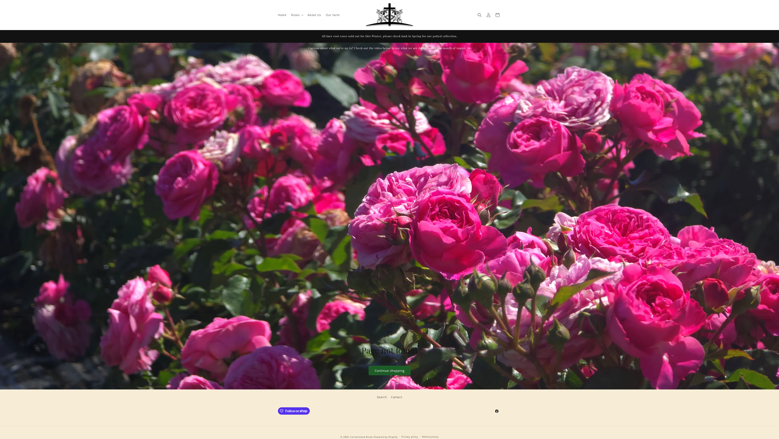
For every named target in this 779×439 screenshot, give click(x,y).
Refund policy (430, 436)
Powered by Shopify (385, 436)
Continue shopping (390, 371)
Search (382, 397)
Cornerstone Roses (361, 436)
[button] (297, 15)
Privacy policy (409, 436)
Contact (396, 397)
